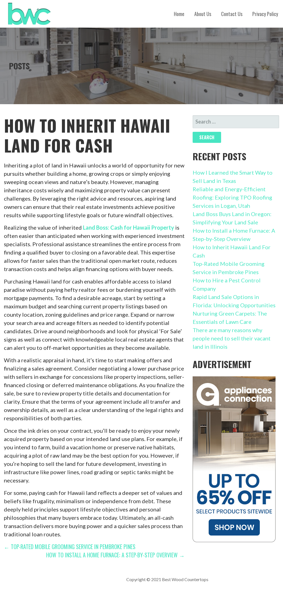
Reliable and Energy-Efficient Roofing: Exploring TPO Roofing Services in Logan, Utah (232, 197)
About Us (202, 13)
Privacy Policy (265, 13)
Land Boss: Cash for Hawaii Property (128, 227)
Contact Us (231, 13)
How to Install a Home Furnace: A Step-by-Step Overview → (115, 555)
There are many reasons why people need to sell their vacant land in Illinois (232, 338)
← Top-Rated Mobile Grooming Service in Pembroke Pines (69, 546)
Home (179, 13)
